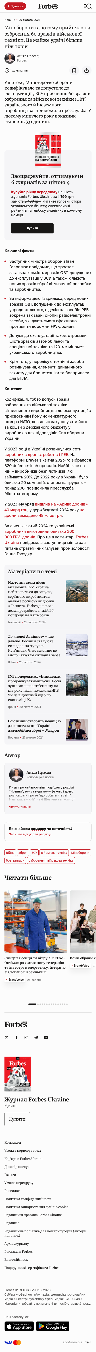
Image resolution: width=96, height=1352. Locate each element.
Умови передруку (18, 1183)
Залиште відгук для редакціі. (30, 834)
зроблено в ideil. (77, 1342)
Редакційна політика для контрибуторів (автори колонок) (45, 1233)
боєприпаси (15, 860)
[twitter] (7, 1037)
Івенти (10, 1175)
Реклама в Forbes (18, 1252)
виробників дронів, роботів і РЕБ (36, 454)
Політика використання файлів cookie (36, 1207)
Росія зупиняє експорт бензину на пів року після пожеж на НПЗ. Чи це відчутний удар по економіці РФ (34, 688)
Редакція (11, 1223)
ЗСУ (34, 852)
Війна (12, 662)
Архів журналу (16, 1244)
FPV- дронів (24, 537)
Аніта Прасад (28, 56)
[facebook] (16, 1037)
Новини (9, 19)
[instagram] (26, 1037)
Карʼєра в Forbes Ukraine (23, 1159)
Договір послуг (16, 1167)
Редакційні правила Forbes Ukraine (33, 1215)
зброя (23, 852)
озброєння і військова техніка (51, 860)
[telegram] (36, 1037)
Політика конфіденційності (27, 1199)
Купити (32, 228)
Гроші (12, 706)
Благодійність (16, 1260)
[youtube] (46, 1037)
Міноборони (80, 852)
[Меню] (88, 6)
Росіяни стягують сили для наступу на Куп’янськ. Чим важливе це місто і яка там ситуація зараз (34, 645)
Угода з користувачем (22, 1151)
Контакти (12, 1143)
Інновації (14, 622)
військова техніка (54, 852)
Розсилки (12, 1191)
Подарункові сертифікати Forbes (31, 1268)
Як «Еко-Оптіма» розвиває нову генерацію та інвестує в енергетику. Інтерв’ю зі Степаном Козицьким (35, 965)
